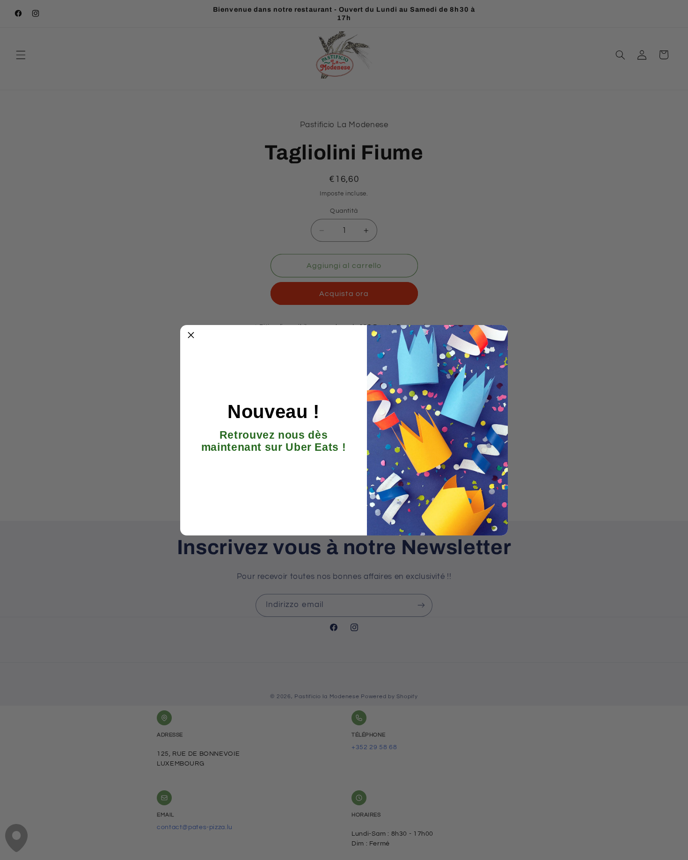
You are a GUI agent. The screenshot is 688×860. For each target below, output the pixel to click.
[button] (191, 336)
